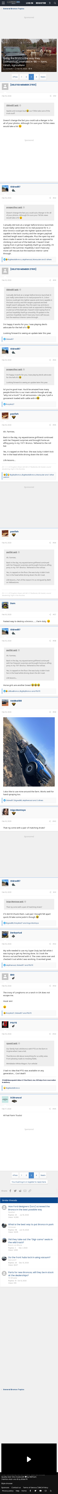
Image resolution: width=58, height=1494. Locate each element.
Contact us (16, 1487)
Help (17, 1491)
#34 (54, 360)
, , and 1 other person (29, 476)
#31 (54, 96)
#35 (54, 425)
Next (43, 77)
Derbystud (16, 932)
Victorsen (12, 1227)
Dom (12, 603)
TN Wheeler (12, 1278)
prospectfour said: (14, 207)
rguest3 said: (12, 1043)
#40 (54, 821)
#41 (54, 892)
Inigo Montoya (18, 810)
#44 (54, 1034)
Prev (16, 77)
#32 (54, 198)
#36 (54, 543)
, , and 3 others (30, 259)
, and (24, 691)
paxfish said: (11, 552)
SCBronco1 (16, 1097)
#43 (54, 986)
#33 (54, 280)
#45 (54, 1109)
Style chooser (6, 1483)
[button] (3, 3)
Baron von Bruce (15, 1245)
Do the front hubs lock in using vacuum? (29, 1257)
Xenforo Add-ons (15, 1479)
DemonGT (12, 1260)
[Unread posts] (49, 3)
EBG (12, 974)
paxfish (14, 413)
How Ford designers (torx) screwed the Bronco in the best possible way (29, 1208)
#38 (54, 641)
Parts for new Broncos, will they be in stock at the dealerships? (31, 1274)
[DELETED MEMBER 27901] (23, 84)
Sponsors (5, 1487)
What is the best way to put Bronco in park (31, 1224)
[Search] (54, 3)
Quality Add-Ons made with (13, 1477)
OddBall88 (16, 700)
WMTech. (33, 1477)
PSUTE (13, 1022)
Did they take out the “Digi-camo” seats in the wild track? (30, 1241)
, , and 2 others (24, 800)
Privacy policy (7, 1491)
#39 (54, 712)
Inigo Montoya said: (15, 901)
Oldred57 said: (12, 105)
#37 (54, 614)
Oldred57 (9, 68)
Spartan (11, 1212)
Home (24, 1491)
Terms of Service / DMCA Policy (35, 1487)
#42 (54, 944)
